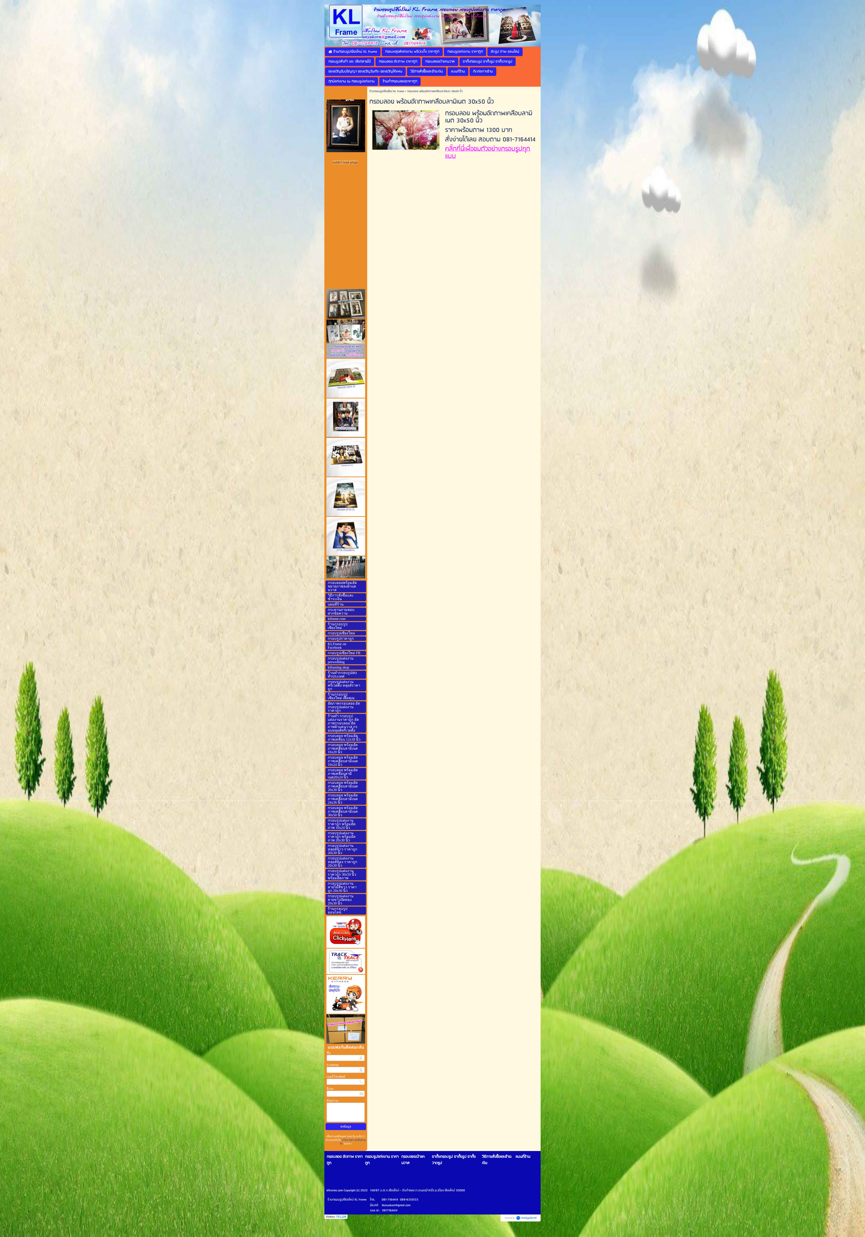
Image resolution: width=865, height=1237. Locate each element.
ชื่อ (329, 1053)
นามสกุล (333, 1065)
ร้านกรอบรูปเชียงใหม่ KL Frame (386, 91)
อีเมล (330, 1088)
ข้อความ (332, 1100)
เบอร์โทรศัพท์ (336, 1077)
